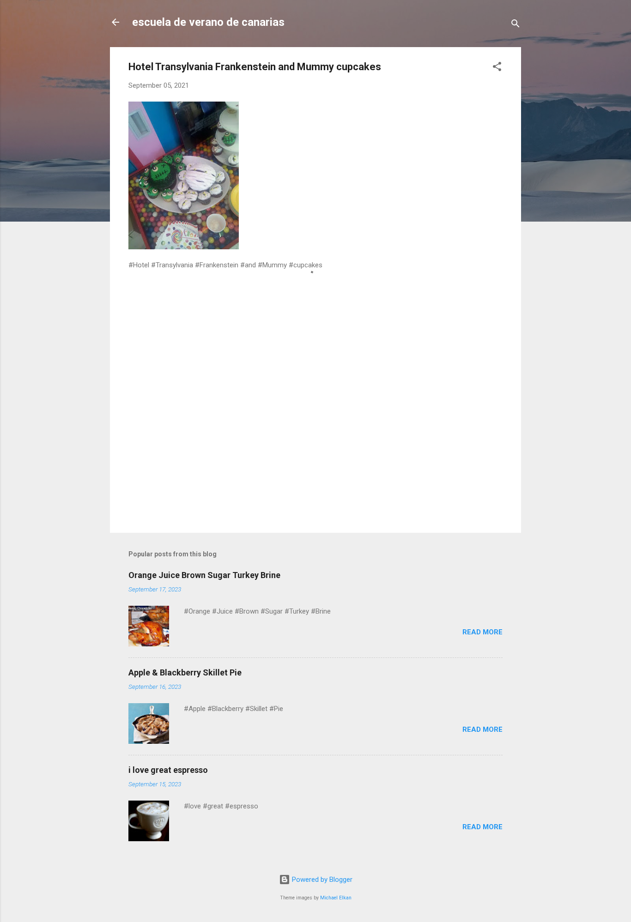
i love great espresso (168, 770)
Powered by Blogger (321, 879)
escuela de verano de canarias (208, 22)
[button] (497, 68)
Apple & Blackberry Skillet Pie (185, 672)
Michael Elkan (336, 898)
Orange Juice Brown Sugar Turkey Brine (204, 575)
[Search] (515, 25)
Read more (482, 632)
